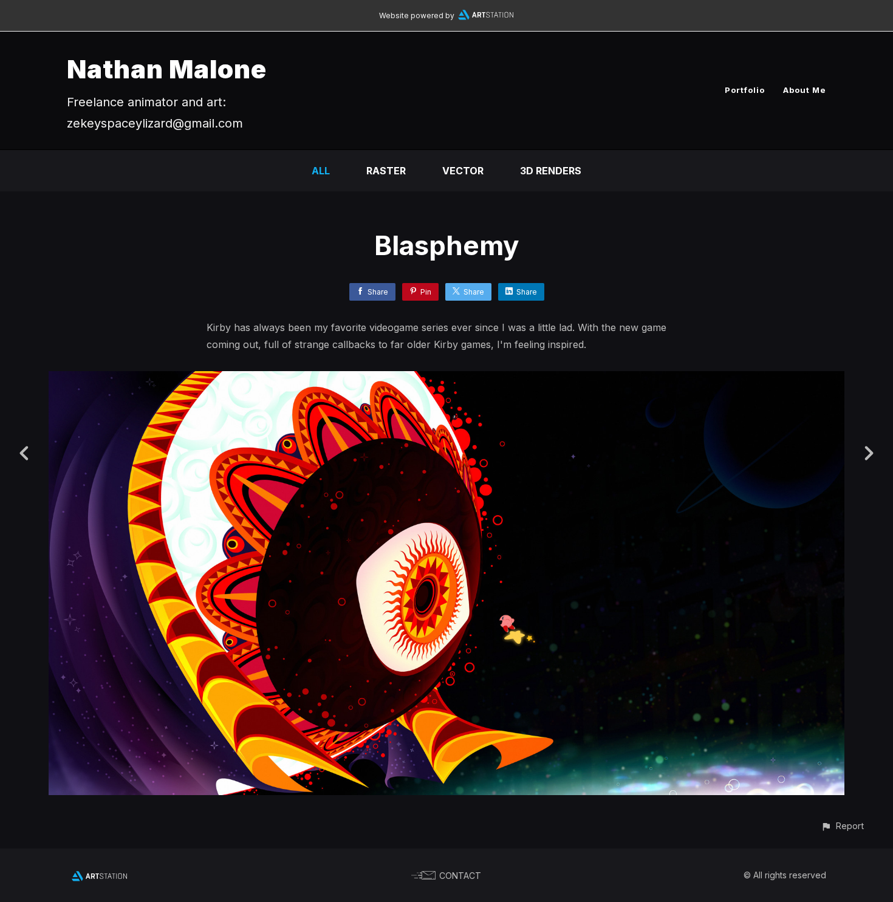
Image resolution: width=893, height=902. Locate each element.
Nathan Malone (167, 68)
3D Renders (550, 171)
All (321, 171)
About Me (804, 90)
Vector (463, 171)
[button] (842, 825)
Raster (386, 171)
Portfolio (745, 90)
